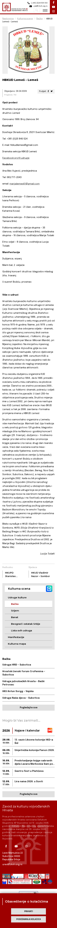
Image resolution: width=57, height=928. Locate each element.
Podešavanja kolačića (28, 919)
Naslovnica (8, 19)
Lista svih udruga (21, 630)
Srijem (15, 610)
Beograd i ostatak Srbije (25, 623)
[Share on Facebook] (48, 91)
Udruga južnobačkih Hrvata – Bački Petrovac (23, 683)
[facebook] (7, 846)
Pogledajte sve (28, 708)
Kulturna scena (25, 19)
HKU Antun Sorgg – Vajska (18, 691)
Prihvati (28, 911)
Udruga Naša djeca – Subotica (21, 698)
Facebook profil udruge (15, 158)
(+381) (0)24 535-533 (39, 3)
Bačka (39, 19)
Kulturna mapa (17, 643)
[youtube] (17, 846)
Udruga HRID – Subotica (16, 665)
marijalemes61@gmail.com (25, 184)
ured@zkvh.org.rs (12, 864)
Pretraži (37, 10)
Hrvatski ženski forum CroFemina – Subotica (23, 673)
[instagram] (27, 846)
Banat (14, 617)
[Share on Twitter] (51, 91)
